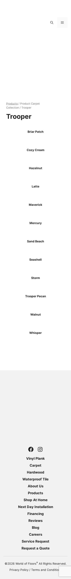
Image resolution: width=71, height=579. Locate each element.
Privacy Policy (18, 570)
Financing (35, 514)
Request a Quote (36, 548)
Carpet (35, 465)
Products (12, 103)
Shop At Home (36, 500)
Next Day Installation (35, 507)
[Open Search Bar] (52, 22)
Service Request (35, 541)
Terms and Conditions (46, 570)
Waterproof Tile (35, 479)
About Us (35, 486)
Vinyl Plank (35, 458)
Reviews (35, 521)
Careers (35, 534)
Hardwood (35, 472)
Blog (35, 527)
